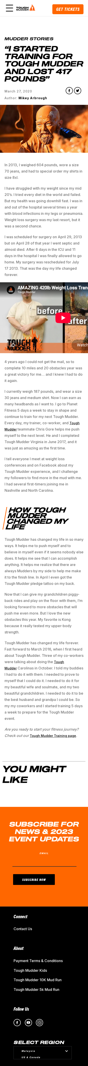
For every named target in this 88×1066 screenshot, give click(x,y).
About (18, 948)
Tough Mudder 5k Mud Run (36, 989)
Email (44, 853)
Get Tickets (68, 9)
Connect (20, 916)
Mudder (47, 736)
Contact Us (23, 929)
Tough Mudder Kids (30, 970)
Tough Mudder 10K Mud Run (38, 980)
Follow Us (21, 1009)
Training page (64, 736)
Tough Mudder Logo (26, 8)
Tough (35, 736)
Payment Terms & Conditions (38, 960)
